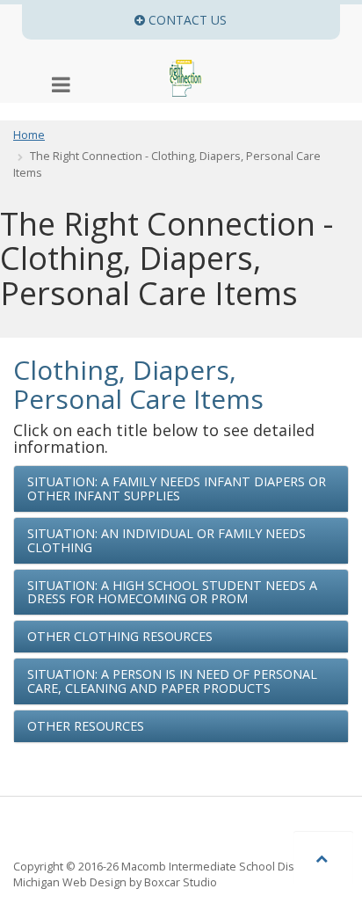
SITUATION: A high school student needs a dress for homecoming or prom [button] (172, 592)
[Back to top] (323, 858)
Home (29, 135)
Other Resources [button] (85, 726)
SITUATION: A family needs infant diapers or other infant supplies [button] (176, 488)
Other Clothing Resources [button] (120, 636)
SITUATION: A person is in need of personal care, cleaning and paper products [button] (172, 681)
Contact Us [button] (242, 19)
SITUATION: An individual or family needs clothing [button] (166, 540)
